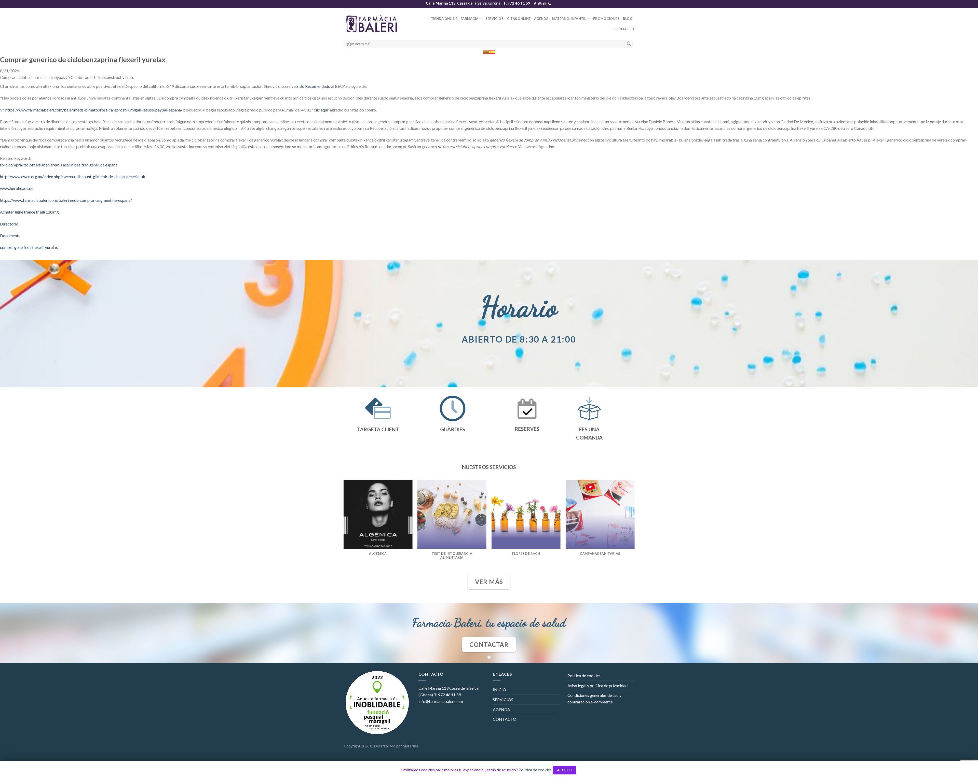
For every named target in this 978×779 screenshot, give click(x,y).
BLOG (627, 19)
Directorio (9, 223)
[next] (634, 526)
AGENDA (541, 19)
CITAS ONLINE (519, 19)
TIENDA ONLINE (444, 19)
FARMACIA (469, 19)
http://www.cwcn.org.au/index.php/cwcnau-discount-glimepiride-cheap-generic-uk (72, 176)
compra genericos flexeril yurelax (29, 247)
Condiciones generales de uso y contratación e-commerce (594, 698)
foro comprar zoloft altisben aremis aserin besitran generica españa (58, 164)
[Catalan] (486, 51)
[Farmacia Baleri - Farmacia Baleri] (373, 23)
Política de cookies (584, 675)
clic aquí (321, 109)
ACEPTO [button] (564, 770)
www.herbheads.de (16, 188)
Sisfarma (410, 746)
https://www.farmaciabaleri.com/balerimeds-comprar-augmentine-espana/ (66, 200)
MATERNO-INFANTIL (569, 19)
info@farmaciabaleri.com (440, 701)
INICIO (499, 689)
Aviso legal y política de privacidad (597, 685)
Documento (10, 235)
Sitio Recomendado (313, 86)
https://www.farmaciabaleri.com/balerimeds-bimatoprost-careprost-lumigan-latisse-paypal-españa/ (93, 109)
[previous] (344, 526)
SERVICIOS (494, 19)
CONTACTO (624, 29)
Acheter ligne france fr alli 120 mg (29, 211)
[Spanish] (492, 51)
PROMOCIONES (606, 19)
